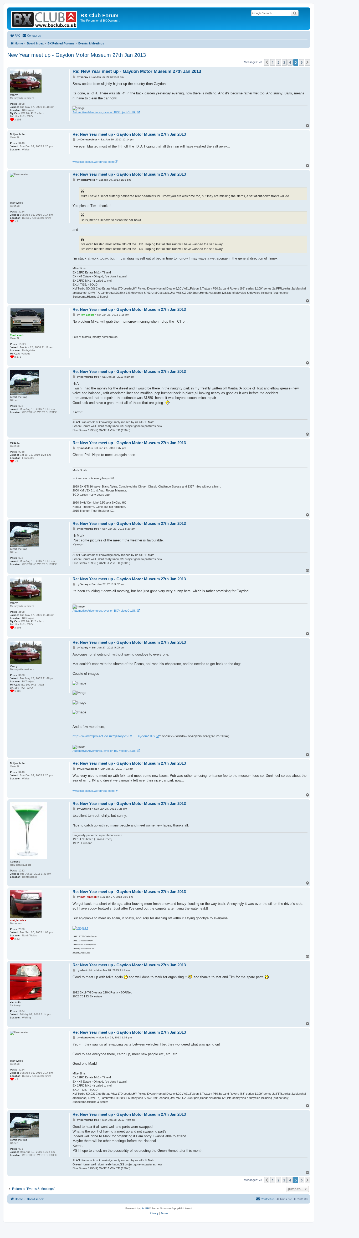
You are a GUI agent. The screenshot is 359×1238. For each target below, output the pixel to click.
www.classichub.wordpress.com (93, 161)
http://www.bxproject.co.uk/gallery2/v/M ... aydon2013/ (114, 736)
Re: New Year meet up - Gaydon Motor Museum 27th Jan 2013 (137, 71)
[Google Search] (295, 13)
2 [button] (278, 62)
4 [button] (290, 62)
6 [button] (301, 62)
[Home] (44, 18)
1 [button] (273, 62)
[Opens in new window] (80, 928)
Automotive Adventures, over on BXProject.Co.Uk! (104, 112)
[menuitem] (15, 35)
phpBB (145, 1208)
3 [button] (284, 62)
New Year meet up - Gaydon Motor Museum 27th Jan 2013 (76, 55)
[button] (266, 62)
